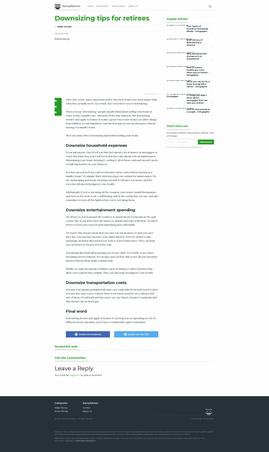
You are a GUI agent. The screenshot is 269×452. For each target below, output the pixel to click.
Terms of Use (184, 147)
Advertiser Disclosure (85, 441)
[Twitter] (58, 107)
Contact (87, 408)
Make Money (102, 6)
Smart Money (118, 6)
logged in (74, 375)
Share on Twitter (138, 334)
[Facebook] (58, 101)
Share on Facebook (89, 334)
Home (90, 6)
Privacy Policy (197, 147)
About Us (133, 6)
